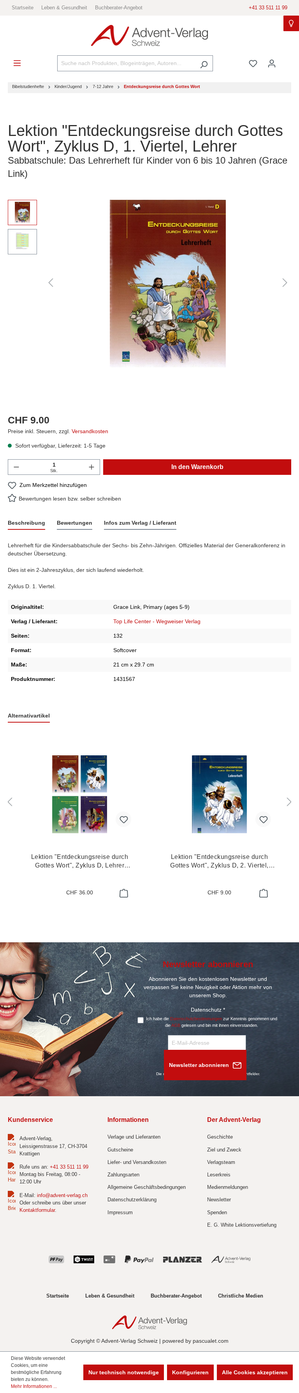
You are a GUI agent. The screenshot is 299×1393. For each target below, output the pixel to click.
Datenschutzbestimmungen (196, 1018)
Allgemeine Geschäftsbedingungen (146, 1187)
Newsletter (219, 1200)
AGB (175, 1025)
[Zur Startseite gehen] (149, 35)
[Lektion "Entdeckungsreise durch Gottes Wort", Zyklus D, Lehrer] (79, 794)
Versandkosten (90, 431)
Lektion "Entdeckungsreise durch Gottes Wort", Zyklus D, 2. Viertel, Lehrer (219, 861)
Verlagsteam (221, 1162)
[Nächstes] (285, 282)
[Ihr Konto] (271, 63)
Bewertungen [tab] (74, 523)
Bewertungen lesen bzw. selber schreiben (70, 498)
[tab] (26, 523)
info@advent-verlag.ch (62, 1195)
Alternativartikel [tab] (29, 715)
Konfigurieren (190, 1372)
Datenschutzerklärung (132, 1200)
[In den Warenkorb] (123, 893)
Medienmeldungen (227, 1187)
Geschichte (220, 1137)
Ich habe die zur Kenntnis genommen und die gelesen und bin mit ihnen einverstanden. (211, 1022)
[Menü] (17, 63)
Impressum (120, 1212)
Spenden (217, 1212)
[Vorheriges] (50, 282)
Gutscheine (120, 1150)
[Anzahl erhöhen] (91, 467)
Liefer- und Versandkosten (136, 1162)
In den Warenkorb (197, 467)
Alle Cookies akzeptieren (255, 1372)
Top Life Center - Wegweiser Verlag (157, 621)
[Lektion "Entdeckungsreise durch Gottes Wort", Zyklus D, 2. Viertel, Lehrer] (219, 794)
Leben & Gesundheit (64, 8)
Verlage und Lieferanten (133, 1137)
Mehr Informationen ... (34, 1386)
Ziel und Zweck (224, 1150)
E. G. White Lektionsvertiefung (241, 1225)
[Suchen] (204, 63)
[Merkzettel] (253, 63)
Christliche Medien (240, 1296)
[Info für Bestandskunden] (291, 23)
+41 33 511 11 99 (268, 8)
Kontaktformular (37, 1210)
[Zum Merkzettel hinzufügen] (123, 819)
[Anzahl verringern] (16, 467)
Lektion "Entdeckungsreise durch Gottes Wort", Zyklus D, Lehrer (79, 861)
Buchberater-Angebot (118, 8)
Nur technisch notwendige (123, 1372)
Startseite (22, 8)
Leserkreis (218, 1175)
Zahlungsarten (123, 1175)
